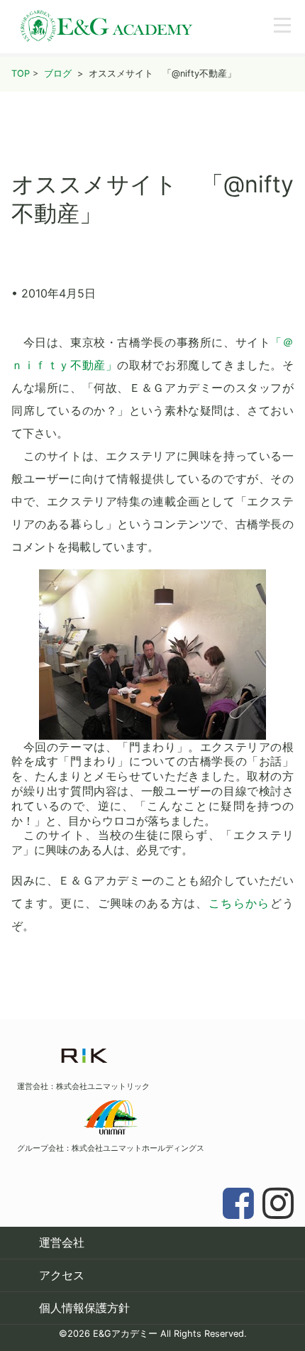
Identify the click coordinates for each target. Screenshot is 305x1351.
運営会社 (61, 1242)
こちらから (239, 903)
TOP (20, 73)
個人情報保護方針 (84, 1308)
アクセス (61, 1275)
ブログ (58, 73)
